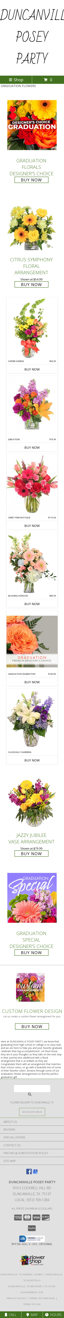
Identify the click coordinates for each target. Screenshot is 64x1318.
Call (11, 1314)
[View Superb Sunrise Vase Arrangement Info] (32, 329)
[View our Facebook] (29, 1173)
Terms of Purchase (42, 1298)
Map (33, 1314)
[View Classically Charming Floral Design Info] (32, 720)
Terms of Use (32, 1304)
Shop (18, 79)
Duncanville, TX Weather (25, 1286)
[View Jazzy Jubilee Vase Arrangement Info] (32, 799)
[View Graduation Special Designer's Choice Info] (32, 897)
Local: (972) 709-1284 (32, 1200)
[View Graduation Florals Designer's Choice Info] (32, 125)
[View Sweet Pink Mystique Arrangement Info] (32, 485)
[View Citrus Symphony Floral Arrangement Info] (32, 224)
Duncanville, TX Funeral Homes (22, 1274)
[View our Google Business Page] (35, 1173)
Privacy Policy (16, 1298)
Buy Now (31, 180)
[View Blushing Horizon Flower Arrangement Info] (32, 563)
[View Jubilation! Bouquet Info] (32, 407)
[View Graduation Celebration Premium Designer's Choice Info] (32, 641)
